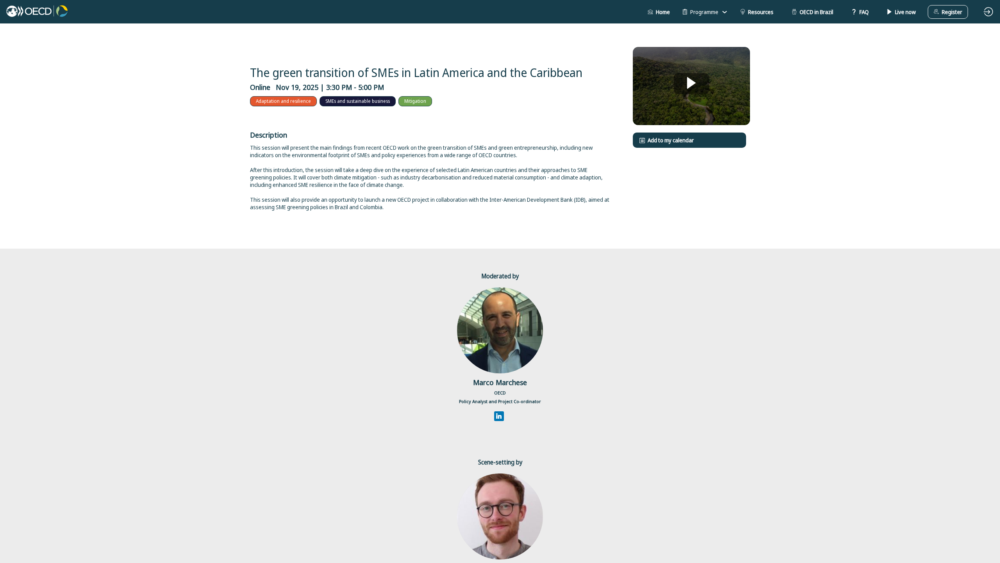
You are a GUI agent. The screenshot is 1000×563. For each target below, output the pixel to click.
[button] (659, 12)
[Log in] (988, 11)
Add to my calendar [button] (671, 140)
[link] (705, 11)
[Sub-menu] (724, 12)
